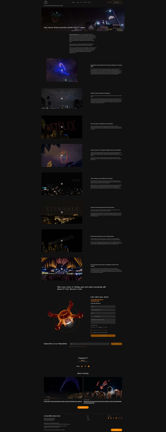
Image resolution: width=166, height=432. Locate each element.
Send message (103, 335)
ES (109, 2)
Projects (73, 2)
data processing (104, 330)
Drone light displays (73, 34)
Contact (89, 2)
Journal (77, 2)
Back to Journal (83, 407)
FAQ (81, 2)
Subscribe (116, 343)
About (85, 2)
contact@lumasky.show (97, 299)
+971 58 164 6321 (95, 301)
